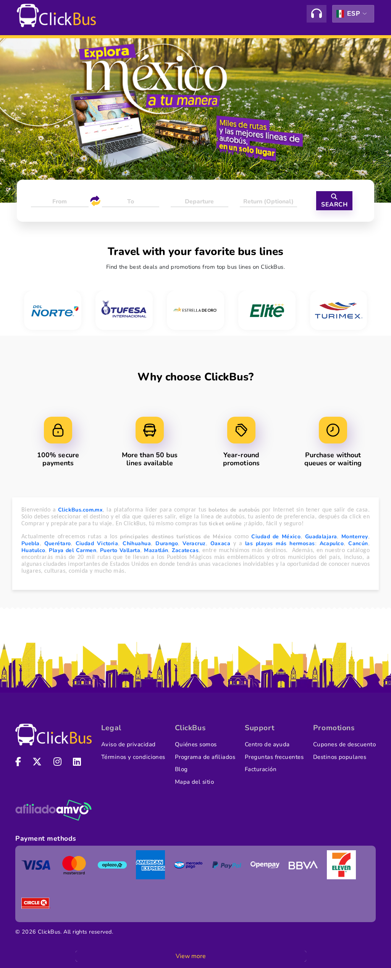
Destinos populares (339, 757)
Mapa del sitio (194, 782)
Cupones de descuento (344, 744)
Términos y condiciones (133, 757)
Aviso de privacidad (128, 744)
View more (191, 956)
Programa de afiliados (205, 757)
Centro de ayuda (267, 744)
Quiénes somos (196, 744)
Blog (181, 769)
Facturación (260, 769)
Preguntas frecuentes (274, 757)
